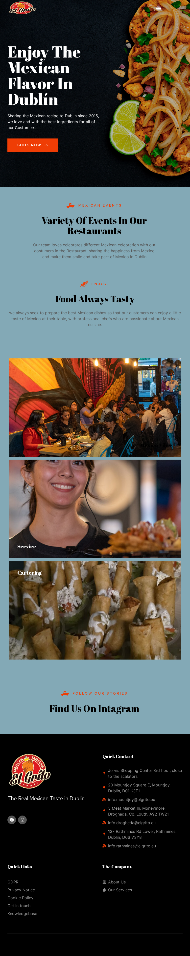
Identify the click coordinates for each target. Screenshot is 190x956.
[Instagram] (22, 820)
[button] (159, 8)
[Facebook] (11, 820)
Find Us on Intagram (94, 708)
